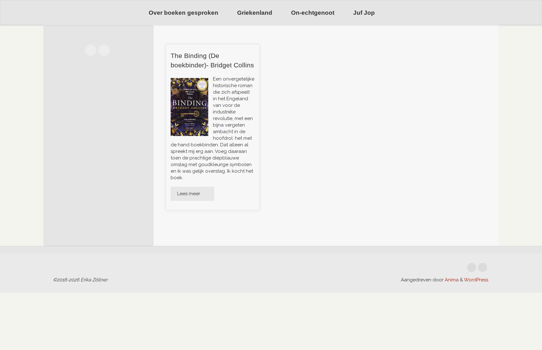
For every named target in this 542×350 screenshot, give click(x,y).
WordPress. (476, 280)
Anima (451, 280)
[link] (392, 13)
